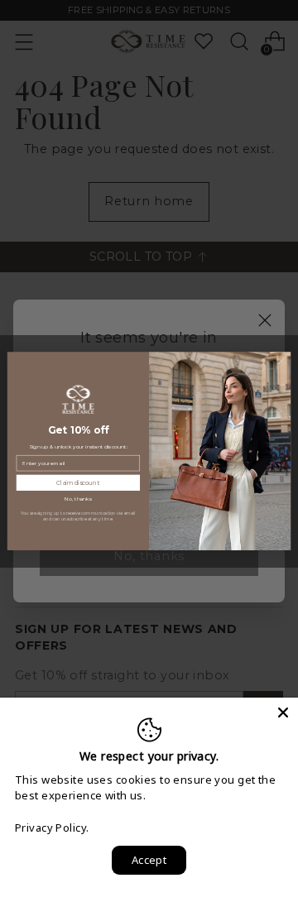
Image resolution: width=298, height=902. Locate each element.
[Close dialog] (281, 361)
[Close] (283, 712)
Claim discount (77, 482)
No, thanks (78, 498)
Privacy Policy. (52, 827)
